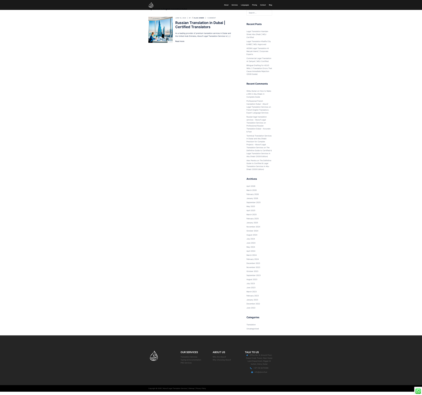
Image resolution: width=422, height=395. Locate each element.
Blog (270, 5)
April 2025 (250, 210)
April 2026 (250, 186)
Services (235, 5)
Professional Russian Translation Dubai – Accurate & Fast (258, 129)
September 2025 (253, 202)
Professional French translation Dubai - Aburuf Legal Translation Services (257, 104)
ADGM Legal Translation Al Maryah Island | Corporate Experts (257, 51)
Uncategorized (252, 329)
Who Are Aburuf (219, 357)
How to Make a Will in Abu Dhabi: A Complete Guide (258, 94)
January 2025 (252, 223)
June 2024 (250, 243)
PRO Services (186, 363)
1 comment (211, 18)
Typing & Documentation (191, 360)
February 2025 (252, 218)
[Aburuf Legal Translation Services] (151, 5)
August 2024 (251, 235)
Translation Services (189, 357)
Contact (263, 5)
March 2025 (251, 214)
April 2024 (250, 251)
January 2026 (252, 198)
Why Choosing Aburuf (222, 360)
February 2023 (252, 296)
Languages (245, 5)
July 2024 (250, 239)
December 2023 (253, 263)
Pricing (254, 5)
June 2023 (250, 287)
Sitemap (191, 388)
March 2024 (251, 255)
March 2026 (251, 190)
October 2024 (252, 231)
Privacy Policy (201, 388)
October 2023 (252, 271)
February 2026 (252, 194)
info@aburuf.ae (261, 372)
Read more (179, 41)
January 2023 (252, 300)
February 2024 (252, 259)
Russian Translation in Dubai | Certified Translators (200, 25)
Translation (251, 325)
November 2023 (253, 267)
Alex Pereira (251, 160)
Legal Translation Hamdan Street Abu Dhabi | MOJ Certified (257, 34)
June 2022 (250, 308)
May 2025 (250, 206)
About (226, 5)
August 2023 (251, 279)
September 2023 (253, 275)
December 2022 (253, 304)
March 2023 (251, 292)
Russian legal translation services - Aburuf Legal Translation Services (256, 120)
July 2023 (250, 283)
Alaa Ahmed (199, 18)
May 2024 (250, 247)
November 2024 (253, 227)
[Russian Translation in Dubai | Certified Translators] (160, 30)
